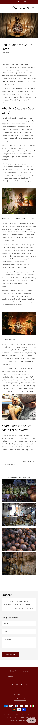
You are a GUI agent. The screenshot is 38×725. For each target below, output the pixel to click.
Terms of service (19, 717)
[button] (4, 8)
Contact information (24, 720)
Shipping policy (30, 717)
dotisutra (11, 714)
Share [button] (6, 59)
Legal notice (13, 720)
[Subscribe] (29, 676)
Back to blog (20, 583)
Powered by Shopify (19, 714)
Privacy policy (9, 717)
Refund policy (30, 714)
